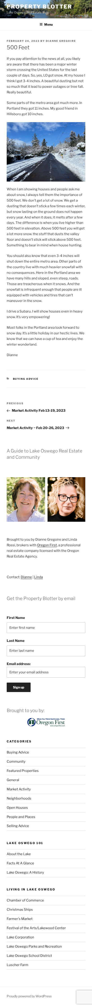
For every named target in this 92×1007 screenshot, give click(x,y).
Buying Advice (26, 378)
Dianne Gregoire (61, 41)
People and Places (21, 817)
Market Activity (19, 789)
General (13, 780)
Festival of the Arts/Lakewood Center (36, 928)
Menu (48, 24)
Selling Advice (18, 826)
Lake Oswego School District (29, 956)
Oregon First (47, 545)
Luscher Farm (17, 965)
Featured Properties (23, 771)
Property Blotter (39, 6)
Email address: (19, 664)
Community (16, 762)
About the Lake (19, 854)
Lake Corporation (20, 937)
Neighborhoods (19, 798)
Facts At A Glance (20, 863)
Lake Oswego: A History (25, 872)
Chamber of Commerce (25, 900)
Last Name (16, 641)
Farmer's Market (20, 919)
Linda (38, 577)
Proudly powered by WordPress (29, 996)
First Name (16, 618)
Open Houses (17, 808)
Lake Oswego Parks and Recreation (34, 946)
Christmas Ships (20, 910)
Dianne (26, 577)
